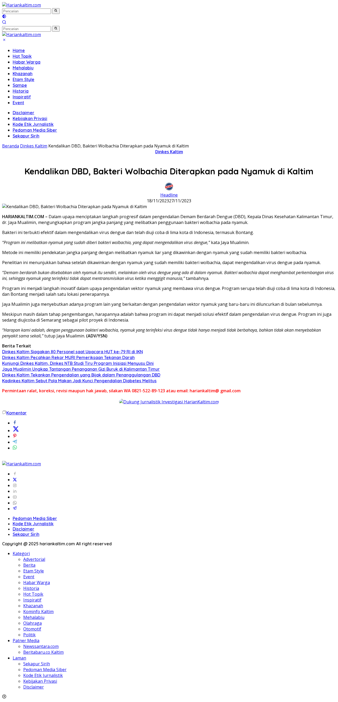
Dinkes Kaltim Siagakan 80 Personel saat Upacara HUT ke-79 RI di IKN (72, 351)
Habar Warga (26, 62)
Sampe (20, 85)
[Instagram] (15, 485)
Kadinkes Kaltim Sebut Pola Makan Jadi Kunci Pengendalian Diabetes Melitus (79, 380)
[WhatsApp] (15, 503)
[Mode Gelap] (4, 17)
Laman (19, 658)
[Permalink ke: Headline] (169, 189)
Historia (21, 91)
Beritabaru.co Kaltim (43, 652)
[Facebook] (15, 474)
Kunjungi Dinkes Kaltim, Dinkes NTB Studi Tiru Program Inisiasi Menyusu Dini (78, 363)
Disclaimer (23, 112)
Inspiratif (22, 96)
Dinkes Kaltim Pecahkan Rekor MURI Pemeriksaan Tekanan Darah (68, 357)
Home (19, 50)
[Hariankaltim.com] (21, 5)
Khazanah (22, 73)
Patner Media (26, 640)
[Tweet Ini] (16, 430)
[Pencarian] (4, 23)
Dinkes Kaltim (169, 152)
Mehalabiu (23, 67)
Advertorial (34, 559)
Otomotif (32, 629)
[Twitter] (15, 480)
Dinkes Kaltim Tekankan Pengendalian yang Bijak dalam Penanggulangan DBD (81, 375)
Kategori (21, 553)
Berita (29, 565)
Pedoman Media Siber (35, 130)
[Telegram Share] (15, 442)
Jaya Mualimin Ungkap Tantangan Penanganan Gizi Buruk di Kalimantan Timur (81, 369)
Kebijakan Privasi (30, 118)
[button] (56, 11)
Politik (29, 635)
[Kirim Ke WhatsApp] (15, 448)
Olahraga (32, 623)
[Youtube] (15, 497)
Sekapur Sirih (26, 136)
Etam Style (23, 79)
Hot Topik (22, 56)
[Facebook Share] (15, 423)
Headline (169, 195)
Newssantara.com (41, 646)
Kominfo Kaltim (38, 611)
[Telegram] (15, 509)
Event (18, 102)
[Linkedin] (15, 491)
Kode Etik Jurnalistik (33, 124)
